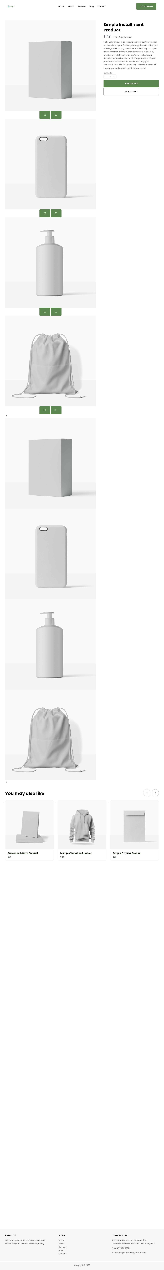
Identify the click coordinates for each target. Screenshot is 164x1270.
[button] (146, 6)
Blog (92, 6)
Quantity (108, 72)
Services (82, 6)
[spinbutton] (110, 76)
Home (61, 6)
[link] (155, 792)
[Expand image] (44, 115)
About (71, 6)
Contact (102, 6)
